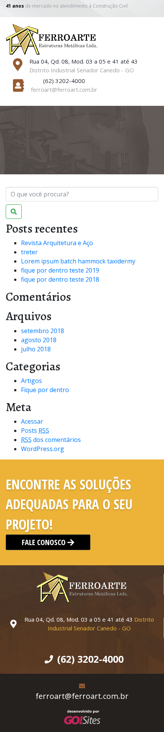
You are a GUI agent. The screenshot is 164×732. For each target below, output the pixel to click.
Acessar (32, 421)
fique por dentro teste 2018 (60, 279)
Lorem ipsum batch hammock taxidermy (78, 261)
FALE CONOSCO (45, 542)
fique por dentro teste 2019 (60, 270)
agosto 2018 (38, 340)
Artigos (31, 380)
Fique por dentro (45, 390)
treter (29, 252)
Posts (35, 430)
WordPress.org (42, 449)
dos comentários (51, 439)
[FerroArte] (51, 38)
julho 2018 (36, 349)
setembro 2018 (42, 331)
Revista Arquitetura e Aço (57, 243)
